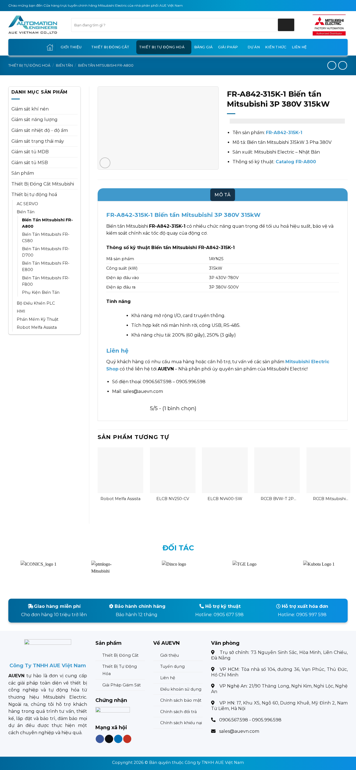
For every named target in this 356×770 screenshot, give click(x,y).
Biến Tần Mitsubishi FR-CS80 (46, 237)
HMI (21, 311)
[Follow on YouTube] (127, 739)
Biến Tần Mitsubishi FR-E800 (46, 266)
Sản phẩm (22, 173)
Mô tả (222, 194)
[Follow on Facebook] (100, 739)
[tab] (222, 195)
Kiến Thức (275, 47)
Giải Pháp (228, 47)
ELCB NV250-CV (172, 498)
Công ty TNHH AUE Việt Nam (214, 762)
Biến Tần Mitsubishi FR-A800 (106, 65)
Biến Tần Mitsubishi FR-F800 (46, 281)
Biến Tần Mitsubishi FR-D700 (46, 252)
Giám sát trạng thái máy (37, 141)
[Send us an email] (109, 739)
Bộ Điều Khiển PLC (36, 303)
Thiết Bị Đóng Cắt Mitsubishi (42, 184)
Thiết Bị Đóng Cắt (110, 47)
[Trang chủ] (49, 47)
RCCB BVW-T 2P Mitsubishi (277, 498)
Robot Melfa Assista (37, 327)
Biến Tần (64, 65)
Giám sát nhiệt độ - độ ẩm (39, 130)
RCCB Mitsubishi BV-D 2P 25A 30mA (329, 498)
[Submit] (286, 25)
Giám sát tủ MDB (30, 151)
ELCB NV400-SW (224, 498)
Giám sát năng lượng (34, 119)
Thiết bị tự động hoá (161, 47)
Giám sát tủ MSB (29, 162)
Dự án (254, 47)
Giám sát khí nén (30, 109)
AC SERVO (27, 203)
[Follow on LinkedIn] (118, 739)
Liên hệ (299, 47)
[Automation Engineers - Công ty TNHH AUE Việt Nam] (329, 25)
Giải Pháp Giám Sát (121, 685)
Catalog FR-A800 (296, 161)
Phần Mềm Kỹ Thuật (37, 319)
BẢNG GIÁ (203, 47)
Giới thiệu (71, 47)
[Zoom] (105, 162)
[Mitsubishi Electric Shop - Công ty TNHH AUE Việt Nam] (35, 25)
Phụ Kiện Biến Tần (41, 292)
